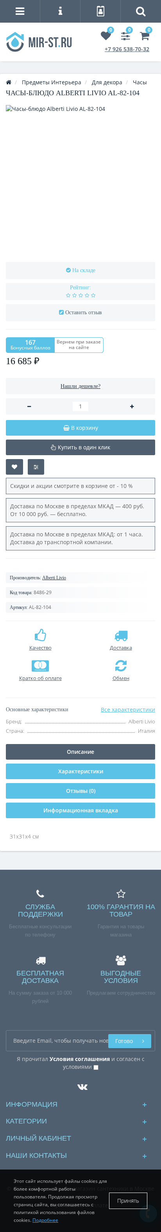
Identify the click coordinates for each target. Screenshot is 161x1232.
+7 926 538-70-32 (127, 49)
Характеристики (80, 771)
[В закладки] (14, 467)
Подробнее (45, 1220)
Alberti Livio (54, 577)
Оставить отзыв (83, 312)
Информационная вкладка (80, 810)
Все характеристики (128, 709)
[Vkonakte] (80, 1084)
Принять (128, 1200)
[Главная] (8, 82)
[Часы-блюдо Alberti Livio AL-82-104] (80, 179)
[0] (106, 37)
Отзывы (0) (80, 790)
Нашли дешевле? (80, 386)
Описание (80, 751)
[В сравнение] (36, 467)
